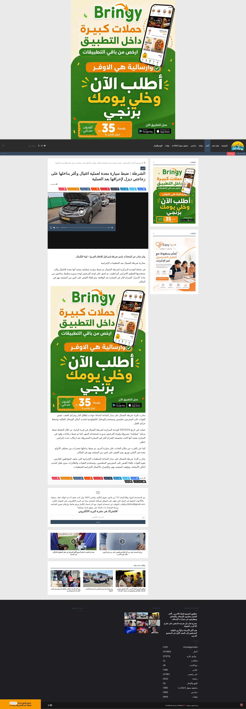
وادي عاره (215, 146)
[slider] (83, 227)
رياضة (201, 146)
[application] (82, 211)
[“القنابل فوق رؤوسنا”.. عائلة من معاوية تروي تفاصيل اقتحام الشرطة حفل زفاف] (142, 623)
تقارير (194, 670)
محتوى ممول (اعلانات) (180, 146)
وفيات (167, 146)
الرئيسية (224, 146)
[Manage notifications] (241, 704)
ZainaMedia (169, 705)
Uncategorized (190, 647)
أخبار (207, 146)
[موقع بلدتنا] (238, 146)
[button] (82, 212)
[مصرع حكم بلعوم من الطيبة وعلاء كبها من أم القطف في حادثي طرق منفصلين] (154, 630)
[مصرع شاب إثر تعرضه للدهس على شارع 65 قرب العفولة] (98, 578)
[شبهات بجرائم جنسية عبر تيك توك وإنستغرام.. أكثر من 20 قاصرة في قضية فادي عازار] (154, 623)
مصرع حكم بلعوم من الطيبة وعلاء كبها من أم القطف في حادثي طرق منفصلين (194, 153)
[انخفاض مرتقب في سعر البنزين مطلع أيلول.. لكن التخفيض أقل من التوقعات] (130, 623)
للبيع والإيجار (158, 146)
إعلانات (194, 661)
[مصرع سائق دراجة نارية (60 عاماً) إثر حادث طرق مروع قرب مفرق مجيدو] (142, 630)
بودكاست (193, 665)
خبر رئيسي (192, 674)
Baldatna (180, 705)
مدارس (193, 146)
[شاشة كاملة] (51, 228)
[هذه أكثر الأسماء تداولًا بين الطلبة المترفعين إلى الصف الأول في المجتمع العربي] (65, 578)
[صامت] (54, 228)
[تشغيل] (112, 228)
